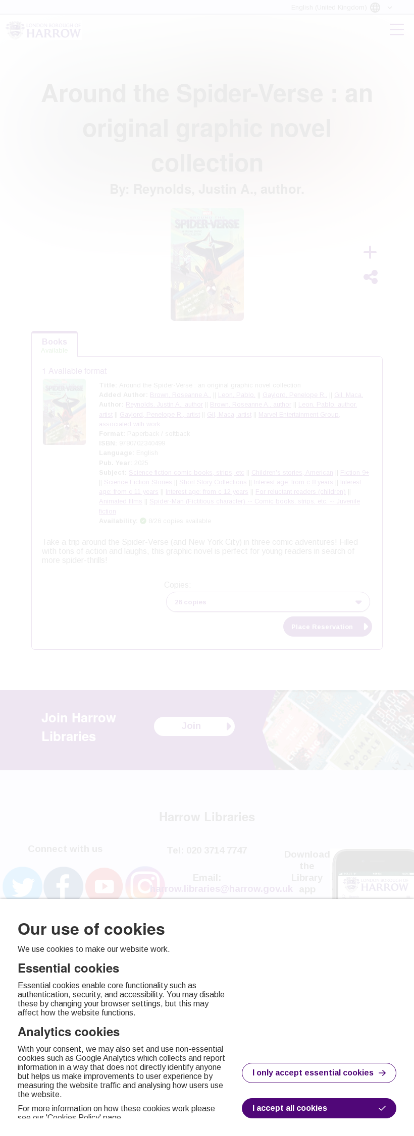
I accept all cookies (289, 1108)
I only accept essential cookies (313, 1072)
